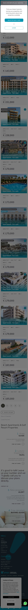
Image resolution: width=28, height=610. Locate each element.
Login (14, 28)
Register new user (14, 20)
